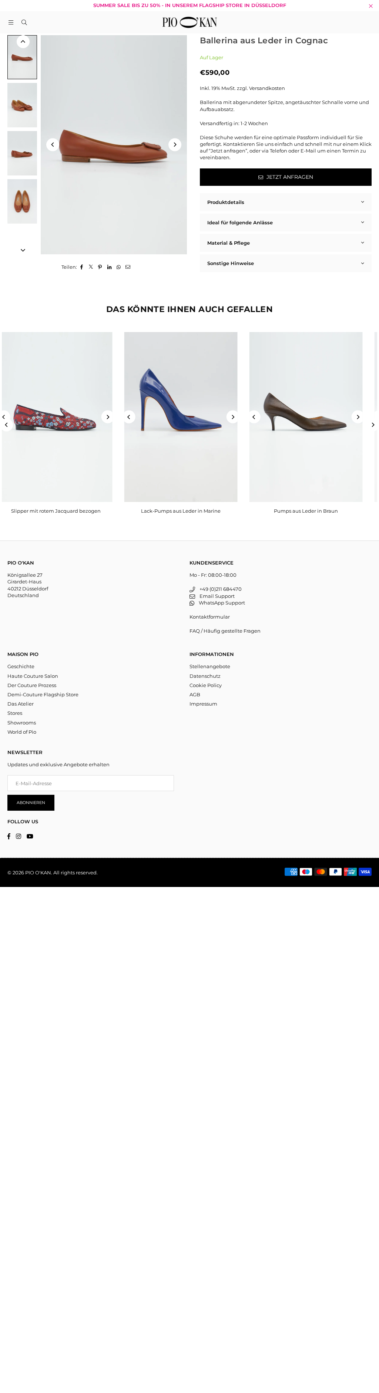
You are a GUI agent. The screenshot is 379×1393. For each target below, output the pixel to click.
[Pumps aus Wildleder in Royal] (314, 417)
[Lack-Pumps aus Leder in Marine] (64, 417)
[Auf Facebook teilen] (81, 267)
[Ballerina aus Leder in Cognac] (22, 57)
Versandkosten (267, 88)
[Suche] (24, 22)
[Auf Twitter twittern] (91, 267)
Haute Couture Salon (32, 676)
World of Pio (21, 732)
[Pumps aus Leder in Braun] (189, 417)
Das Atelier (20, 704)
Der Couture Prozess (31, 685)
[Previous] (52, 144)
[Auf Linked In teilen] (109, 267)
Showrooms (21, 723)
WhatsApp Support (219, 603)
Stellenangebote (210, 666)
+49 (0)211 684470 (218, 589)
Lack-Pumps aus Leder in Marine (64, 511)
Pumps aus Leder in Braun (190, 511)
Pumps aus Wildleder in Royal (314, 511)
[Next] (174, 144)
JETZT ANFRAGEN (289, 177)
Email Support (215, 596)
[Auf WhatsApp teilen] (118, 267)
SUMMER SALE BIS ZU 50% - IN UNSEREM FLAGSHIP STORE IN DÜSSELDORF (189, 5)
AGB (195, 694)
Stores (14, 713)
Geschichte (20, 666)
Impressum (203, 704)
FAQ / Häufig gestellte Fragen (225, 631)
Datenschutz (205, 676)
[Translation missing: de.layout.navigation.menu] (10, 22)
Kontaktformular (210, 617)
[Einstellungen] (368, 22)
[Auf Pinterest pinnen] (100, 267)
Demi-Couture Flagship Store (42, 694)
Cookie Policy (206, 685)
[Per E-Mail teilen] (128, 267)
